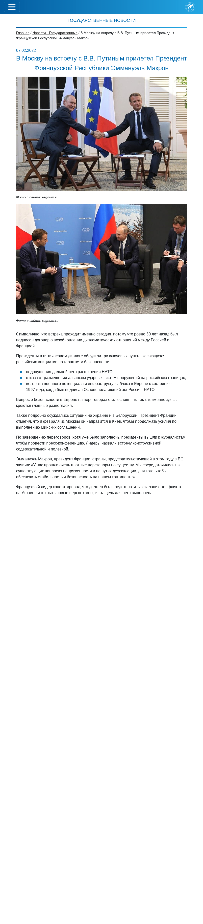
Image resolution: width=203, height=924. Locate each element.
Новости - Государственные (54, 33)
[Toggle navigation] (12, 7)
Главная (22, 33)
